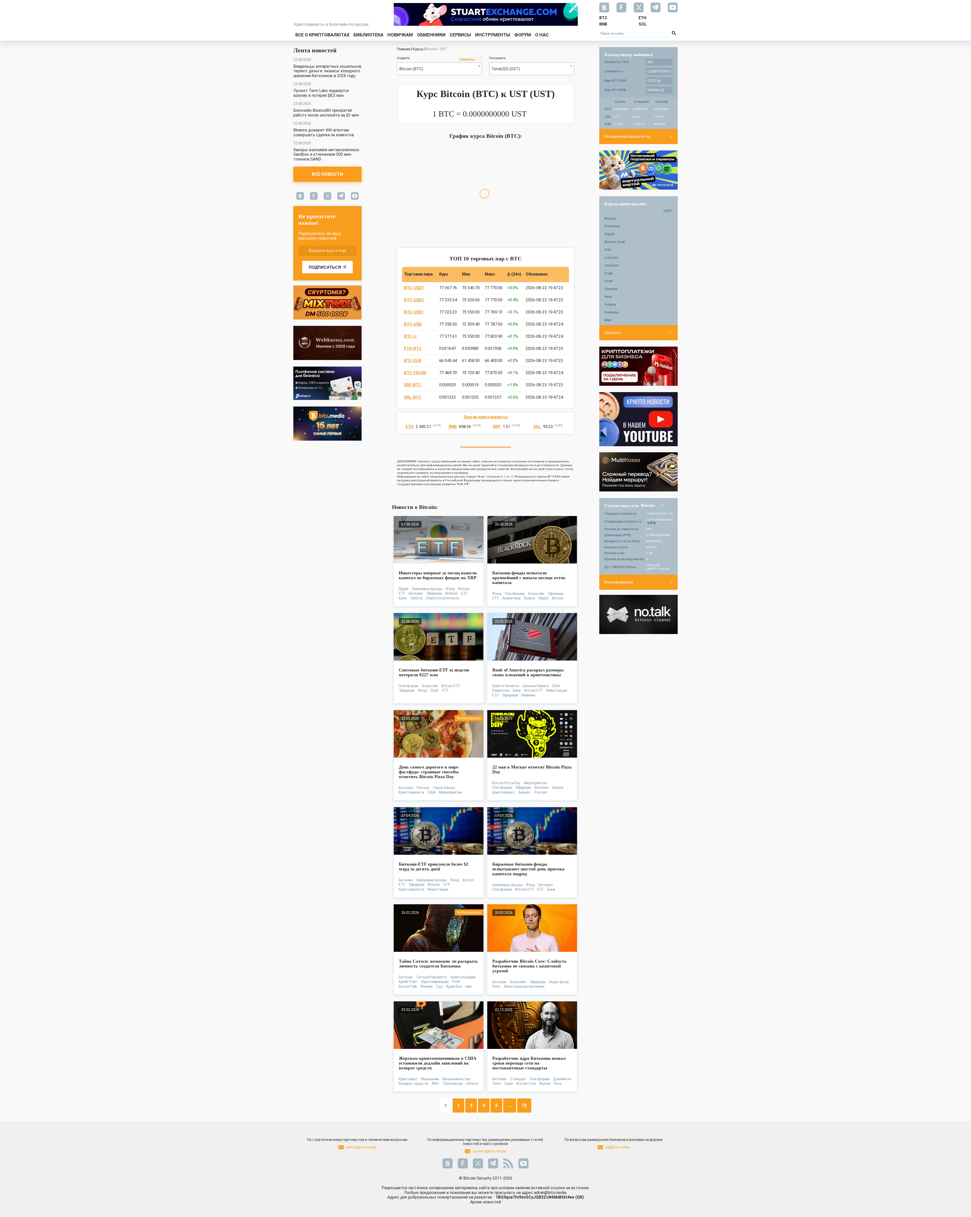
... (510, 1105)
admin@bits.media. (550, 1192)
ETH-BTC (413, 348)
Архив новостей (485, 1202)
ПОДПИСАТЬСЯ (325, 267)
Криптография (463, 977)
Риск (496, 986)
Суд (439, 986)
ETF (464, 593)
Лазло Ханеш (444, 788)
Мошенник (430, 1079)
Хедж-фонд (559, 982)
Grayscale (536, 594)
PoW (456, 982)
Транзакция (453, 1083)
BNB (453, 426)
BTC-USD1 (414, 312)
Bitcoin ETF (451, 686)
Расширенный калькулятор (627, 136)
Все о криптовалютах (322, 34)
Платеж (422, 788)
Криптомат (408, 1079)
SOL (537, 426)
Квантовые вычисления (524, 986)
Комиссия (500, 690)
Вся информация (618, 582)
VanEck (416, 598)
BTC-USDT (414, 287)
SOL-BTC (412, 397)
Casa (508, 1083)
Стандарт (518, 1079)
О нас (542, 34)
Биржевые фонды (427, 589)
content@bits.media (489, 1151)
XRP (496, 426)
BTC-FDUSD (415, 372)
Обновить (612, 333)
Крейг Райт (408, 982)
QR (579, 1197)
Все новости (327, 174)
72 (524, 1105)
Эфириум (434, 593)
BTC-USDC (414, 300)
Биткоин (416, 593)
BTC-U (410, 336)
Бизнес (525, 792)
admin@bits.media (361, 1147)
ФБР (435, 1083)
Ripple (404, 589)
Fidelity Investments (442, 598)
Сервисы (460, 34)
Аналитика (511, 598)
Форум (522, 34)
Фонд (450, 589)
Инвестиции (556, 690)
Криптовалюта (411, 792)
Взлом (545, 1083)
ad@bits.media (617, 1147)
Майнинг (528, 695)
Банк (403, 598)
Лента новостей (315, 50)
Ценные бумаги (535, 686)
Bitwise (452, 593)
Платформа (514, 594)
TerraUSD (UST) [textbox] (505, 68)
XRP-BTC (412, 384)
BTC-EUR (412, 360)
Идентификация (435, 982)
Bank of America (505, 686)
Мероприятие (450, 792)
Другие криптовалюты (486, 417)
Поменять (467, 59)
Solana (529, 598)
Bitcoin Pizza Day (506, 783)
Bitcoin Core (526, 1083)
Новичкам (400, 34)
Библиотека (368, 34)
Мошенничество (457, 1079)
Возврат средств (413, 1083)
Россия (540, 792)
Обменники (431, 34)
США (434, 690)
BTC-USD (413, 324)
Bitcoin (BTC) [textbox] (411, 68)
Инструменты (492, 34)
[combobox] (439, 68)
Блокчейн (518, 982)
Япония (427, 986)
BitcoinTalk (408, 986)
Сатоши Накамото (431, 977)
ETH (409, 426)
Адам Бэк (454, 986)
